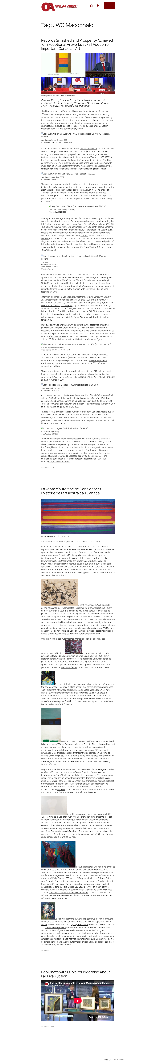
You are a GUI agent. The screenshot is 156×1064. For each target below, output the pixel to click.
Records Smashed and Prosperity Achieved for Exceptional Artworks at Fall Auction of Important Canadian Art (77, 44)
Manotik (45, 238)
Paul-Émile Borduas (87, 610)
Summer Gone (60, 187)
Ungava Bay (74, 308)
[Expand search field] (109, 5)
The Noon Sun (86, 247)
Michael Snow (88, 741)
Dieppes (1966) (106, 395)
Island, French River (57, 336)
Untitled (84, 235)
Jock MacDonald (64, 560)
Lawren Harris (47, 560)
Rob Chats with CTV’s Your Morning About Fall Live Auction (75, 974)
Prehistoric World (96, 377)
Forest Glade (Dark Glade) (83, 224)
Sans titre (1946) (101, 628)
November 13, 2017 (47, 951)
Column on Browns (88, 148)
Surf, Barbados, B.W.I (98, 296)
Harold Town (47, 692)
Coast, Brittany (84, 302)
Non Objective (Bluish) (72, 280)
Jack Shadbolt (82, 866)
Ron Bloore (91, 772)
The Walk (49, 406)
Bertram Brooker (100, 558)
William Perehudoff (81, 816)
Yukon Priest (92, 403)
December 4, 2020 (47, 467)
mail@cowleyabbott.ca (59, 461)
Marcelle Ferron (82, 638)
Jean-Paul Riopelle (97, 619)
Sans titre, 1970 (98, 398)
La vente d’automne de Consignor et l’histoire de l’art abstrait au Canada (71, 491)
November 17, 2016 (47, 1026)
